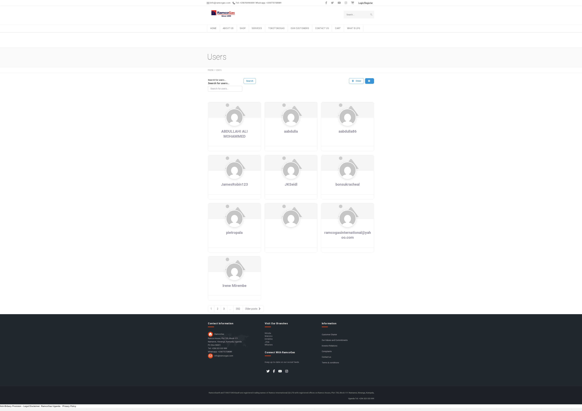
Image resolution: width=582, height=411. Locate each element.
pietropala (234, 233)
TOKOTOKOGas (276, 28)
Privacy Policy (69, 406)
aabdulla (291, 131)
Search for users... (217, 80)
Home (213, 28)
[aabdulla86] (347, 125)
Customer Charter (329, 334)
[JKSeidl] (291, 178)
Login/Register (365, 3)
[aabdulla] (291, 125)
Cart (338, 28)
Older (358, 81)
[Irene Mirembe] (234, 279)
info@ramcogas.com (223, 356)
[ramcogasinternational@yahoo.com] (347, 226)
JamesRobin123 (234, 184)
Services (257, 28)
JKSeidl (291, 184)
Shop (243, 28)
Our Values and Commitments (335, 340)
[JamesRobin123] (234, 178)
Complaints (327, 351)
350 (238, 308)
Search (249, 81)
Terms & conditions (330, 362)
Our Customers (300, 28)
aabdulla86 (348, 131)
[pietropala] (234, 226)
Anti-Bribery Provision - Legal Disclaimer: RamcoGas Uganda (30, 406)
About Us (228, 28)
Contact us (322, 28)
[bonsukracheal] (347, 178)
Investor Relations (329, 346)
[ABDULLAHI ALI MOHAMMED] (234, 125)
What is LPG (353, 28)
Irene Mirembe (234, 286)
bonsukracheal (348, 184)
